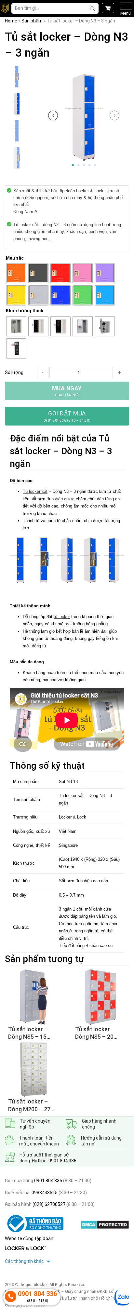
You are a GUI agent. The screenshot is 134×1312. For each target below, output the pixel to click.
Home (11, 20)
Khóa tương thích (24, 310)
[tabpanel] (83, 117)
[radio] (16, 273)
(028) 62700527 (48, 1204)
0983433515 (44, 1192)
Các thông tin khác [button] (25, 1261)
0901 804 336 (62, 1160)
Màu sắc (15, 258)
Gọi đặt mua (67, 416)
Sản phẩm (32, 20)
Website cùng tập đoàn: (29, 1238)
